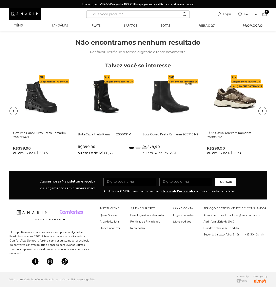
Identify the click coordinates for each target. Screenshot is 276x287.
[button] (131, 148)
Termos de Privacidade (178, 191)
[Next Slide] (262, 111)
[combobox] (138, 14)
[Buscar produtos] (184, 14)
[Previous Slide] (13, 111)
